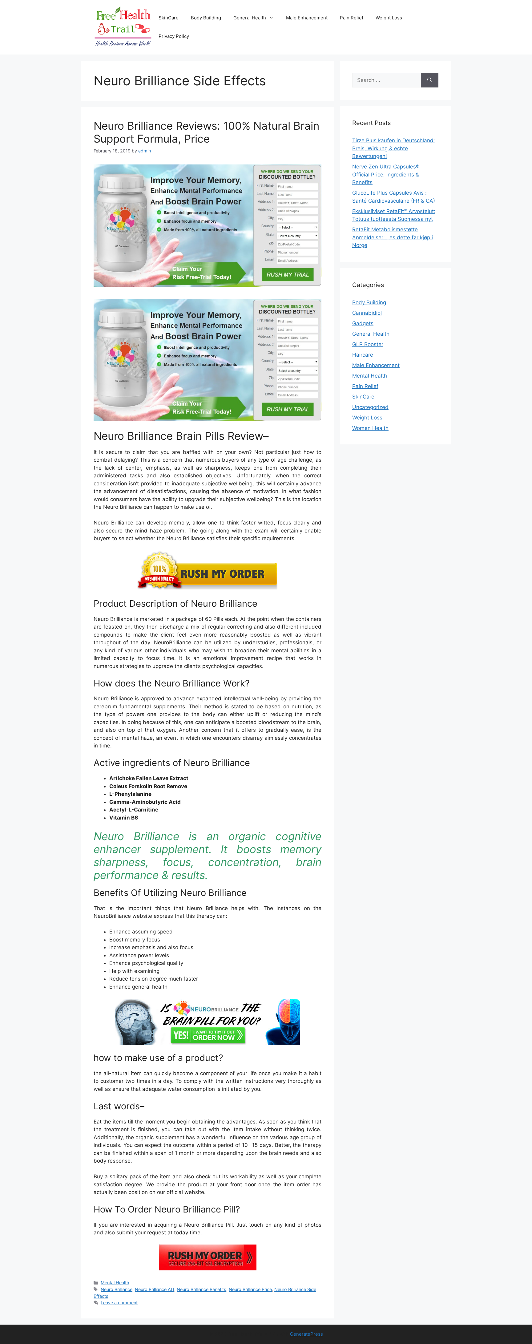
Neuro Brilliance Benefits (201, 1289)
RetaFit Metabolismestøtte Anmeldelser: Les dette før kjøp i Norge (392, 237)
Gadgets (362, 323)
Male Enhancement (307, 18)
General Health (249, 18)
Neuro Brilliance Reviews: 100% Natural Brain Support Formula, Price (206, 132)
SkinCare (169, 18)
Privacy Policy (174, 36)
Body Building (206, 18)
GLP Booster (367, 344)
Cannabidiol (367, 313)
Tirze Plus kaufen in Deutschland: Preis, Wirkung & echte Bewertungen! (393, 148)
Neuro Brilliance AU (154, 1289)
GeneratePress (306, 1334)
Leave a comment (119, 1302)
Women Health (370, 428)
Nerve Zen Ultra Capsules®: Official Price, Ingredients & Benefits (386, 174)
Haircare (362, 355)
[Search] (429, 80)
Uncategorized (370, 407)
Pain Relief (351, 18)
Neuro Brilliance (116, 1289)
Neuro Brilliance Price (250, 1289)
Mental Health (115, 1282)
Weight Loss (389, 18)
